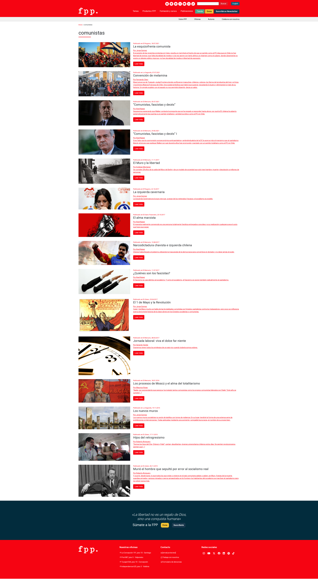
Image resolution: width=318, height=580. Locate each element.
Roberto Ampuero (143, 442)
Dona (209, 11)
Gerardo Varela (142, 345)
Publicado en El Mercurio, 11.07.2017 (146, 270)
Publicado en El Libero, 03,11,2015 (145, 466)
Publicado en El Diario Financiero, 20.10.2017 (149, 215)
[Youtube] (184, 4)
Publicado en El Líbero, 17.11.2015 (145, 434)
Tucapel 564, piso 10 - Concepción (134, 562)
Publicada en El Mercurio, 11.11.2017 (146, 160)
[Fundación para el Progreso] (88, 11)
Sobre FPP (183, 19)
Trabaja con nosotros (170, 557)
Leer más (139, 64)
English (235, 4)
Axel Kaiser (140, 109)
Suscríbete (179, 525)
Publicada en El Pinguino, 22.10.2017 (146, 189)
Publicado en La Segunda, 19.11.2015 (146, 408)
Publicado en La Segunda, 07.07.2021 (146, 72)
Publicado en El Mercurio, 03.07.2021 (146, 102)
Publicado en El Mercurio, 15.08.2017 (146, 242)
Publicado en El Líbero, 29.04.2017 (145, 299)
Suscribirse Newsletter (227, 11)
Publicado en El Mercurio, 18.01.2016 (146, 380)
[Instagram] (189, 4)
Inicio (80, 25)
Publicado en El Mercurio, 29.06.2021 (146, 131)
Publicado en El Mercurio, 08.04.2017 (146, 338)
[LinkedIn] (171, 4)
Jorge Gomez (141, 50)
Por (140, 50)
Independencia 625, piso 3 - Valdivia (135, 566)
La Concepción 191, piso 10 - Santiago (136, 553)
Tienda (200, 11)
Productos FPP (149, 11)
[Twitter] (180, 4)
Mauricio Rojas (142, 388)
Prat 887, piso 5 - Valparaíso (132, 557)
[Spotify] (167, 4)
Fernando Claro (142, 80)
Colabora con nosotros (230, 19)
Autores (211, 19)
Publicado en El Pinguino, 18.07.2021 (146, 43)
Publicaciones (187, 11)
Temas (136, 11)
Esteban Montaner (143, 167)
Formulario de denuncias (172, 562)
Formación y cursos (168, 11)
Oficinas (197, 19)
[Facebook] (176, 4)
